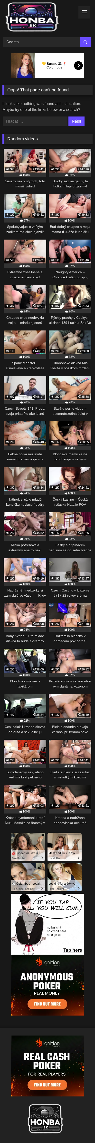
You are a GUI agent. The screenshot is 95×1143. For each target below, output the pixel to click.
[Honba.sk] (39, 17)
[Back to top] (80, 1128)
